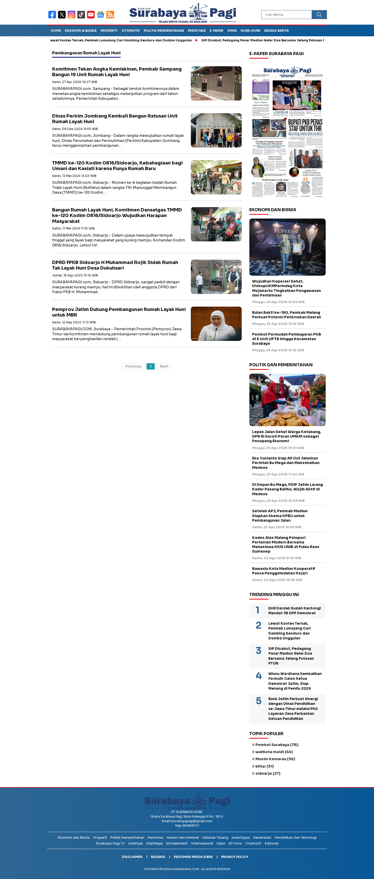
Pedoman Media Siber (193, 857)
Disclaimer (132, 857)
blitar (264, 766)
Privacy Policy (234, 857)
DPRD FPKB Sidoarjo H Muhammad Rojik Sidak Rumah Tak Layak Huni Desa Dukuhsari (115, 265)
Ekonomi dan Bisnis (74, 837)
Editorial (271, 843)
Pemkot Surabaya (276, 744)
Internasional (202, 843)
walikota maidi (274, 752)
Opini (232, 30)
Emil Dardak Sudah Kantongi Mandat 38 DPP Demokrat (294, 611)
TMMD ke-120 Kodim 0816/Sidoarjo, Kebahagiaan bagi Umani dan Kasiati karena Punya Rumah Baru (117, 166)
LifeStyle (135, 843)
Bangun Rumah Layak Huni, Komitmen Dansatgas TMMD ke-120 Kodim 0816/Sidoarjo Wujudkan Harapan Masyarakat (117, 215)
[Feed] (110, 18)
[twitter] (63, 18)
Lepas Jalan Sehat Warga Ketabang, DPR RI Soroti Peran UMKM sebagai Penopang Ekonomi (286, 436)
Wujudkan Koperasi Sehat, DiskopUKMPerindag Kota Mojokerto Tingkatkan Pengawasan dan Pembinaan (286, 288)
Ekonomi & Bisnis (81, 30)
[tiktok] (82, 18)
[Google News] (101, 18)
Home (56, 30)
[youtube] (92, 18)
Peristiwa (197, 30)
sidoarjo (267, 773)
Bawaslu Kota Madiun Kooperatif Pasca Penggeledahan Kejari (283, 570)
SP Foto (235, 843)
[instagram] (72, 18)
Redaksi (158, 857)
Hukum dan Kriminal (182, 837)
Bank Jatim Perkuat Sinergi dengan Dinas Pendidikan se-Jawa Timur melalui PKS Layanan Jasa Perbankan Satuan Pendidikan (293, 709)
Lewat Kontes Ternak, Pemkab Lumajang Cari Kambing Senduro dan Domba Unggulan (97, 40)
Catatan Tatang (215, 837)
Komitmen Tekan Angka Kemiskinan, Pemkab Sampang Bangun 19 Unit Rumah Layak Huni (117, 72)
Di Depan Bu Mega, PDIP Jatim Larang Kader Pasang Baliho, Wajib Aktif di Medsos (287, 489)
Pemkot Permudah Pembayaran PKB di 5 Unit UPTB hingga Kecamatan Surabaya (286, 339)
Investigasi (241, 837)
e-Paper (216, 30)
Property (109, 30)
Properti (100, 837)
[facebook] (53, 18)
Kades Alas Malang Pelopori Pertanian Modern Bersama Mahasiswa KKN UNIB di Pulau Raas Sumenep (285, 544)
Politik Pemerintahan (164, 30)
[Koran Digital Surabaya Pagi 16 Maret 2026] (287, 131)
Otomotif (131, 30)
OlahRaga (154, 843)
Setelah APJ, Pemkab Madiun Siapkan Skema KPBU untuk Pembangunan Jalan (280, 515)
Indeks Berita (276, 30)
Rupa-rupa (250, 30)
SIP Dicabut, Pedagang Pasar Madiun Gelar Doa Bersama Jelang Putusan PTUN (244, 40)
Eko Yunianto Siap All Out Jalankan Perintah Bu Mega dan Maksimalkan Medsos (286, 463)
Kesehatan (262, 837)
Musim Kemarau (275, 759)
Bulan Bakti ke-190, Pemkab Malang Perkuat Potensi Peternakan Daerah (286, 314)
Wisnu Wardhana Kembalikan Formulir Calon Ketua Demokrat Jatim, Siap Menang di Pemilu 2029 (295, 681)
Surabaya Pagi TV (110, 843)
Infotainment (177, 843)
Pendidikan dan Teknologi (296, 837)
